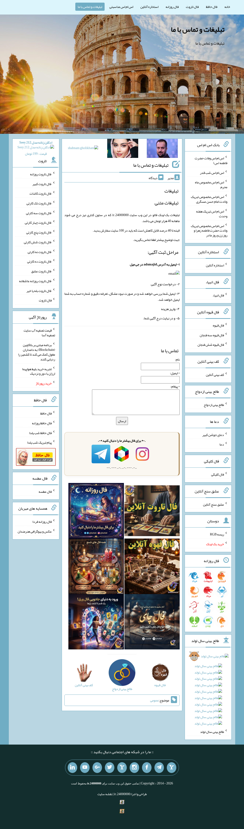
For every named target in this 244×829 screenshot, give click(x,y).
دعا (221, 444)
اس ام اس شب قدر (212, 172)
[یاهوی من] (171, 767)
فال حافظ (211, 6)
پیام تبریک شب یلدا (39, 442)
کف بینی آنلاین (215, 374)
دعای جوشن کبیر (213, 434)
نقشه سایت (104, 794)
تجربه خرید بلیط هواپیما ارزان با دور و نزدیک (38, 371)
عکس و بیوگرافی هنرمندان (35, 531)
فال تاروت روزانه (41, 174)
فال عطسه (45, 491)
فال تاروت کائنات (41, 193)
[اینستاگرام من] (134, 767)
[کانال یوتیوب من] (85, 767)
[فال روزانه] (96, 511)
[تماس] (122, 767)
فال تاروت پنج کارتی (39, 232)
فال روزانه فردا (42, 521)
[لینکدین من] (72, 767)
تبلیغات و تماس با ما (90, 6)
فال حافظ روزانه (42, 423)
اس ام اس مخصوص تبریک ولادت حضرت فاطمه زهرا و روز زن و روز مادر (209, 230)
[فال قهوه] (152, 567)
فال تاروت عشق (41, 271)
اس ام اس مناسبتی (121, 6)
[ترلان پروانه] (122, 149)
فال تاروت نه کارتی (40, 251)
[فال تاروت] (152, 511)
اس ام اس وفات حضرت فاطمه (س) (211, 160)
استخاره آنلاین (149, 6)
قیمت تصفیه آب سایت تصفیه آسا (39, 332)
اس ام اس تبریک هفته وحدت (211, 213)
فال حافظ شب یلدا (40, 432)
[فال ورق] (96, 622)
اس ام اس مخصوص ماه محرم (211, 184)
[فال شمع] (96, 567)
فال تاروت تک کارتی (39, 203)
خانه (227, 6)
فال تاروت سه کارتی (39, 212)
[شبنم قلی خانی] (83, 148)
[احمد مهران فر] (162, 149)
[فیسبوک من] (147, 767)
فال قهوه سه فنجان (212, 335)
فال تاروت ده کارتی (39, 261)
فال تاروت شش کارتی (38, 242)
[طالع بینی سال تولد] (208, 691)
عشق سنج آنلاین (213, 504)
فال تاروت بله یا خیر (39, 290)
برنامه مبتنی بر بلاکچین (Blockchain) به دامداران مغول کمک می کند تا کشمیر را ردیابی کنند (36, 352)
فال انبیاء (218, 295)
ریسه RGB (217, 534)
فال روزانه (172, 6)
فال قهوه (218, 325)
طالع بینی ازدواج (214, 404)
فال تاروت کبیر (42, 183)
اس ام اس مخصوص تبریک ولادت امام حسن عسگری (209, 199)
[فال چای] (152, 622)
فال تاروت (192, 6)
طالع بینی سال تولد (212, 731)
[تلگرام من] (159, 767)
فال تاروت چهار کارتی (38, 222)
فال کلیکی (217, 474)
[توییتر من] (109, 767)
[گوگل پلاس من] (97, 767)
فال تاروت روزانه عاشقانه (35, 281)
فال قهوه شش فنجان (211, 344)
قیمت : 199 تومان (35, 148)
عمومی (154, 700)
